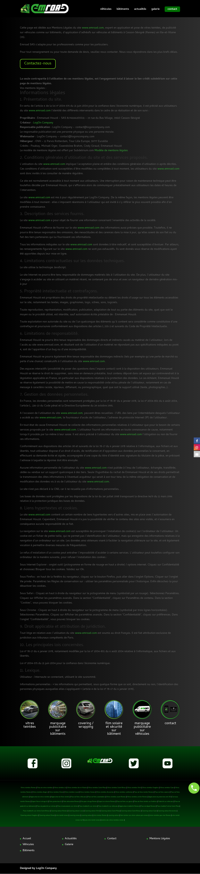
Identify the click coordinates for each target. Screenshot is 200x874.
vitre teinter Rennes (100, 815)
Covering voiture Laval (76, 811)
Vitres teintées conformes (124, 792)
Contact (111, 839)
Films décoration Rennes (71, 801)
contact (172, 9)
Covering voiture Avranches (167, 811)
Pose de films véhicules (78, 797)
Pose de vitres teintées (45, 788)
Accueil (27, 839)
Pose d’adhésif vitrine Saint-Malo (168, 806)
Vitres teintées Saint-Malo (97, 788)
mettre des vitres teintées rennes (113, 820)
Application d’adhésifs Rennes (129, 806)
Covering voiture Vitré (92, 811)
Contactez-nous (37, 64)
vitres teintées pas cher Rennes (160, 815)
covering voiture (86, 815)
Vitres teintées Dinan (56, 792)
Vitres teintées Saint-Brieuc (116, 788)
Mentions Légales (159, 839)
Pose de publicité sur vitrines (46, 806)
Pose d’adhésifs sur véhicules (108, 806)
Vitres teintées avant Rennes (116, 797)
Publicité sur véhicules (165, 801)
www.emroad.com (40, 111)
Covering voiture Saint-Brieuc (131, 811)
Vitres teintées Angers (40, 792)
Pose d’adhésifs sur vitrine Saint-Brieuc (36, 811)
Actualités (71, 839)
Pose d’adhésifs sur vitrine (88, 806)
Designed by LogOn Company (38, 868)
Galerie (69, 844)
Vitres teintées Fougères (150, 788)
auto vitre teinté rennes (92, 820)
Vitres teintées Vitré (134, 788)
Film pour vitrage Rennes (89, 801)
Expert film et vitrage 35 (40, 801)
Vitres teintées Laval (72, 792)
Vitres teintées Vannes (87, 792)
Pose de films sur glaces (125, 801)
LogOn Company (43, 123)
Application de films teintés (60, 797)
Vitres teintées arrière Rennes (137, 797)
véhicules (106, 10)
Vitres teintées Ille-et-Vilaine (77, 788)
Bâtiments (28, 850)
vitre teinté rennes (62, 815)
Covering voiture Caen (149, 811)
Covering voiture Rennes (59, 811)
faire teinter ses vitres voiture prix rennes (134, 815)
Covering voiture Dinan (46, 815)
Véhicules (28, 844)
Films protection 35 (55, 801)
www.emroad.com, (93, 28)
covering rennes (75, 815)
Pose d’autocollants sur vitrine (67, 806)
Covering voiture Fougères (29, 815)
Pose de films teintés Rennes (143, 792)
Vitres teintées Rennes (28, 788)
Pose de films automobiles (96, 797)
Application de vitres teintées (40, 797)
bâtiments (123, 10)
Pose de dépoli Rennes (148, 806)
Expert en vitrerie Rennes (106, 801)
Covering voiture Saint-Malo (110, 811)
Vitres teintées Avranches (105, 792)
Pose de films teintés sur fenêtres (145, 801)
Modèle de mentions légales (111, 150)
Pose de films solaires (162, 792)
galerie (155, 10)
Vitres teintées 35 (60, 788)
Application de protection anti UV (160, 797)
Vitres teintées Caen (167, 788)
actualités (140, 10)
